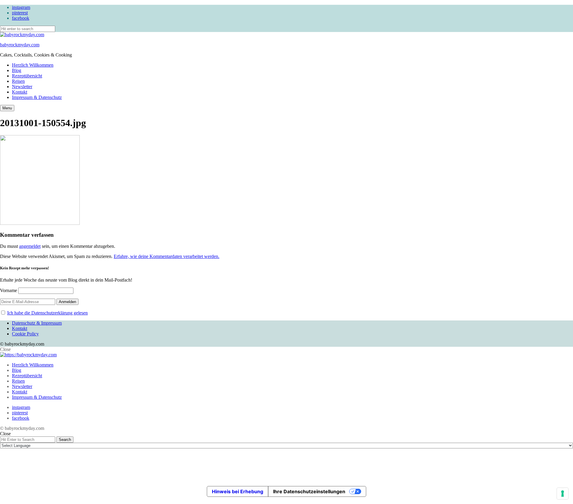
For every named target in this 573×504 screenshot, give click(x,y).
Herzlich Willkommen (32, 65)
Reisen (18, 81)
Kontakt (19, 91)
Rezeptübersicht (27, 75)
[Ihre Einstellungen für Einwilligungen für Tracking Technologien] (562, 493)
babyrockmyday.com (19, 44)
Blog (16, 70)
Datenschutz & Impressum (37, 323)
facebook (20, 18)
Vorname (8, 290)
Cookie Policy (25, 333)
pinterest (20, 12)
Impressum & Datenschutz (37, 97)
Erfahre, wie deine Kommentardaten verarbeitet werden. (166, 256)
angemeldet (30, 246)
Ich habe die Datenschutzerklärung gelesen (47, 312)
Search (65, 439)
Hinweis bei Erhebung (237, 491)
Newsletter (22, 86)
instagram (21, 7)
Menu (7, 108)
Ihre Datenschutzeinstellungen (309, 491)
